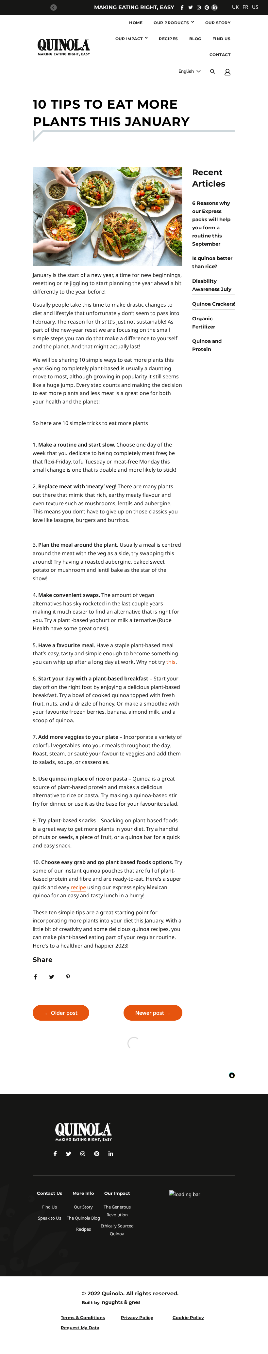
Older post (64, 1012)
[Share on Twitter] (51, 976)
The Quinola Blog (83, 1218)
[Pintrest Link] (207, 7)
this (171, 661)
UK (235, 7)
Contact (220, 54)
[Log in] (227, 72)
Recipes (168, 38)
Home (135, 22)
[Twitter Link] (190, 7)
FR (245, 7)
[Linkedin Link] (215, 7)
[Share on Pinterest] (67, 976)
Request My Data (80, 1327)
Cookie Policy (188, 1317)
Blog (195, 38)
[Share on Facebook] (35, 976)
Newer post (149, 1012)
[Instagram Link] (199, 7)
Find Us (221, 38)
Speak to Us (49, 1218)
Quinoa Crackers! (213, 304)
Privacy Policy (137, 1317)
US (255, 7)
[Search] (212, 72)
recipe (78, 887)
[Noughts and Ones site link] (120, 1303)
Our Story (218, 22)
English (186, 71)
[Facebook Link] (182, 7)
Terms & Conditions (83, 1317)
